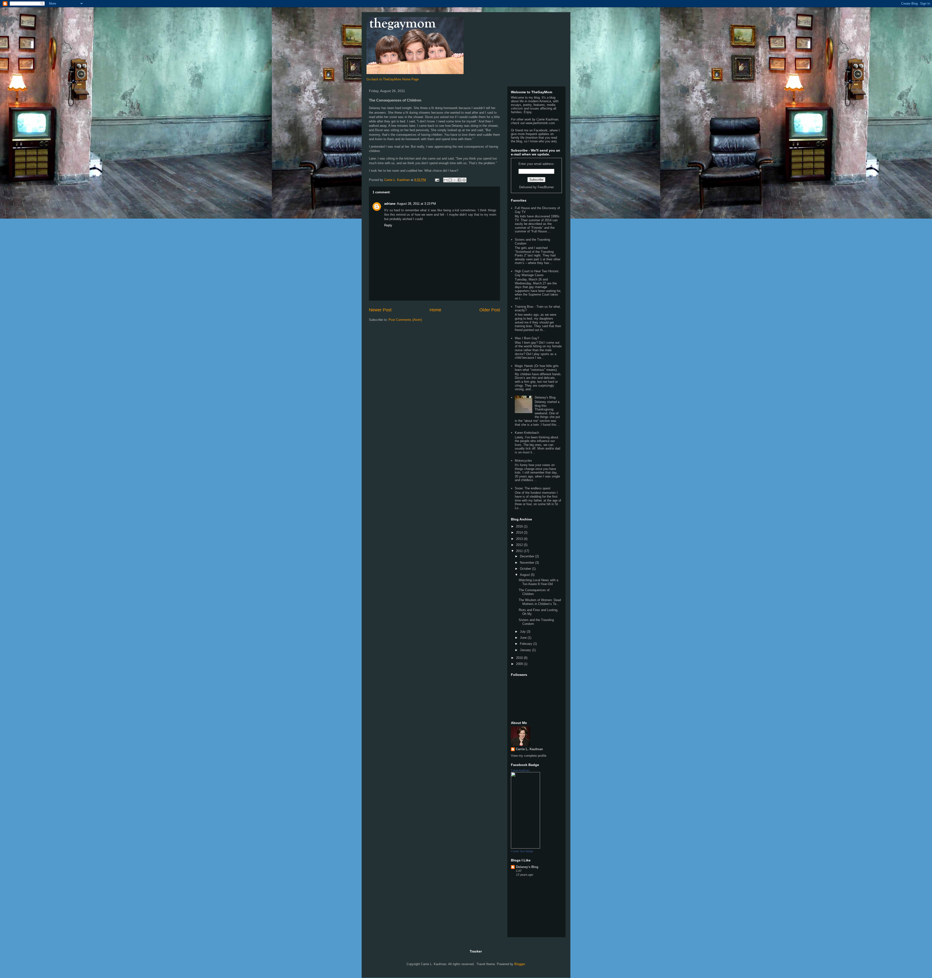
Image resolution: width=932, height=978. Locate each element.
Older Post (489, 309)
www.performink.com (540, 123)
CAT (519, 871)
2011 (520, 551)
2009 (520, 664)
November (527, 562)
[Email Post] (436, 180)
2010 (520, 658)
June (524, 637)
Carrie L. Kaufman (529, 749)
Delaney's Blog (545, 397)
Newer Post (380, 309)
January (526, 650)
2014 (520, 532)
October (526, 568)
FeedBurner (546, 187)
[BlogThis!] (450, 180)
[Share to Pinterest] (464, 180)
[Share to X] (454, 180)
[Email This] (445, 180)
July (523, 631)
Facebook (541, 130)
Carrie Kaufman (520, 770)
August (525, 575)
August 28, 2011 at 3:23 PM (416, 203)
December (527, 556)
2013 (520, 539)
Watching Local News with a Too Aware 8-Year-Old (538, 582)
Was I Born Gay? (527, 338)
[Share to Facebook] (459, 180)
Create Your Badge (522, 851)
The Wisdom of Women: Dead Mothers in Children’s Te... (540, 602)
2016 (520, 526)
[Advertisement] (535, 908)
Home (435, 309)
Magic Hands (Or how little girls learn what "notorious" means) (537, 368)
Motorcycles (523, 460)
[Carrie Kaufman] (525, 847)
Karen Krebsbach (527, 432)
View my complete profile (528, 755)
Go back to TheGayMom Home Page (392, 79)
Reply (388, 225)
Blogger (519, 964)
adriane (389, 203)
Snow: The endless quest (532, 488)
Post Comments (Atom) (405, 320)
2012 (520, 545)
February (526, 644)
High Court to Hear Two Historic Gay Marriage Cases (537, 273)
